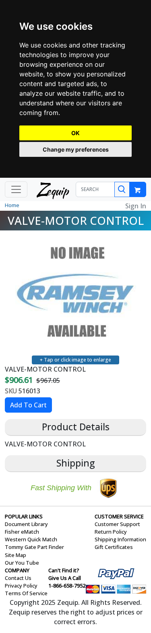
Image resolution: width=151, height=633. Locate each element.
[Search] (122, 189)
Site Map (15, 555)
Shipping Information (120, 539)
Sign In (135, 205)
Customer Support (117, 524)
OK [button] (75, 132)
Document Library (26, 524)
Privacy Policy (21, 585)
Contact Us (18, 578)
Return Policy (111, 531)
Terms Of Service (26, 593)
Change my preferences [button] (76, 149)
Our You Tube (22, 562)
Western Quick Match (31, 539)
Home (12, 205)
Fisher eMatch (22, 531)
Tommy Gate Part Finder (34, 547)
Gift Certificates (114, 547)
